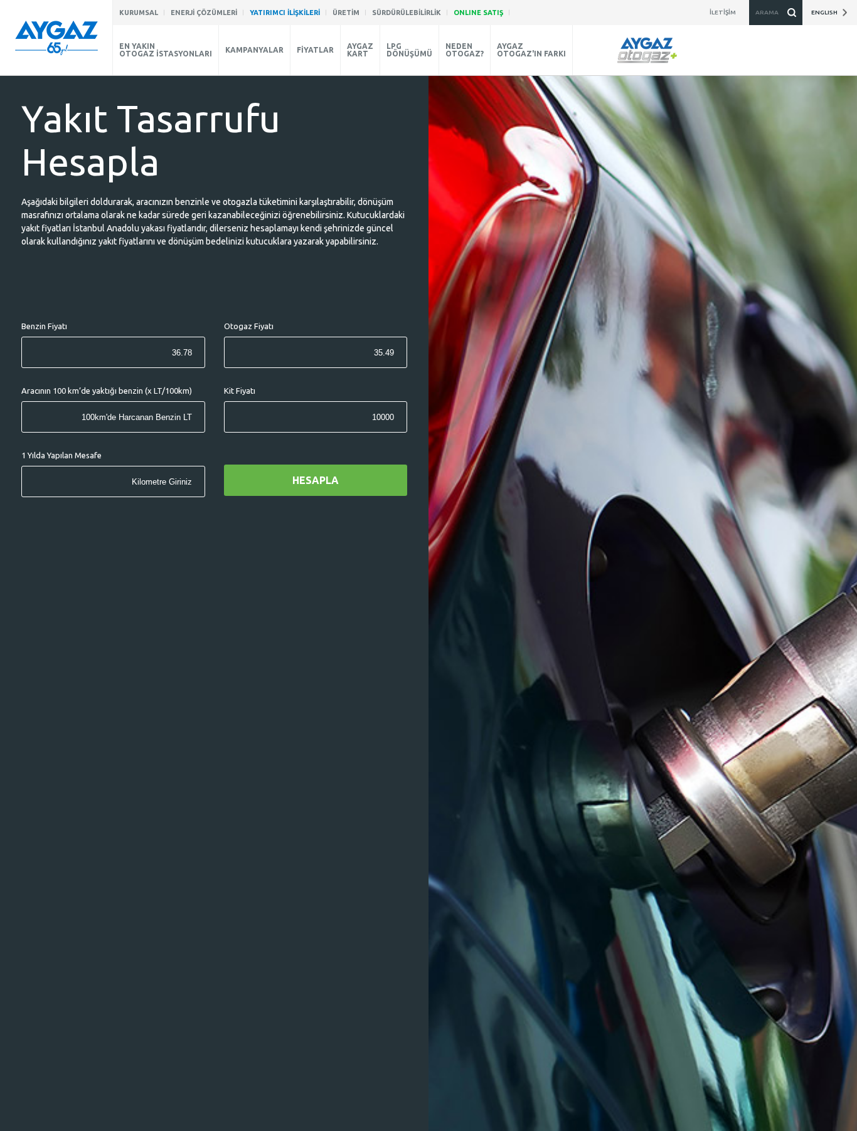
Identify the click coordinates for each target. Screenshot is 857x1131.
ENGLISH (826, 12)
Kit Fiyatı (239, 391)
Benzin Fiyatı (44, 326)
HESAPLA (315, 480)
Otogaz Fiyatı (249, 326)
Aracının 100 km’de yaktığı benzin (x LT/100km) (106, 391)
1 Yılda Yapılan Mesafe (61, 455)
